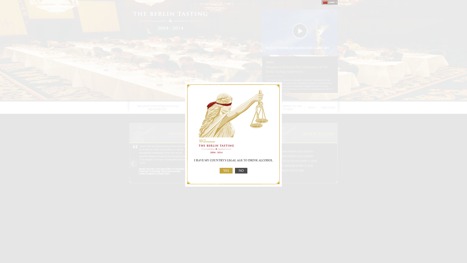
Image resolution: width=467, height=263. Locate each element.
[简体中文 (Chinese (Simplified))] (329, 2)
